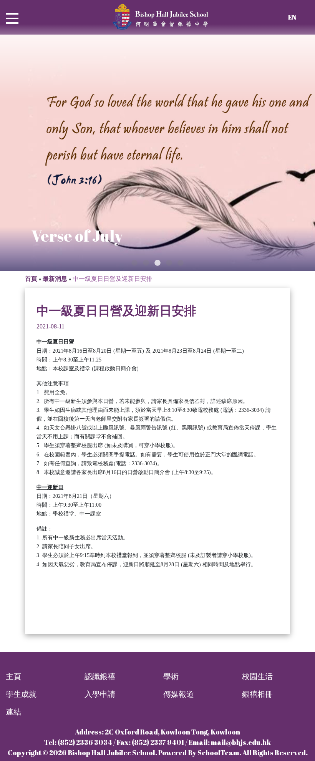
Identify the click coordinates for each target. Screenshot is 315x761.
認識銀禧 (100, 676)
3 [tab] (157, 263)
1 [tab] (134, 263)
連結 (13, 711)
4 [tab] (169, 263)
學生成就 (21, 694)
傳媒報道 (178, 694)
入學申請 (100, 694)
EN (292, 17)
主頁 (13, 676)
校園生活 (257, 676)
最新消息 (55, 278)
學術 (171, 676)
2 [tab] (146, 263)
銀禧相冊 (257, 694)
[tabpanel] (157, 153)
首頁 (31, 278)
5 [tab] (180, 263)
